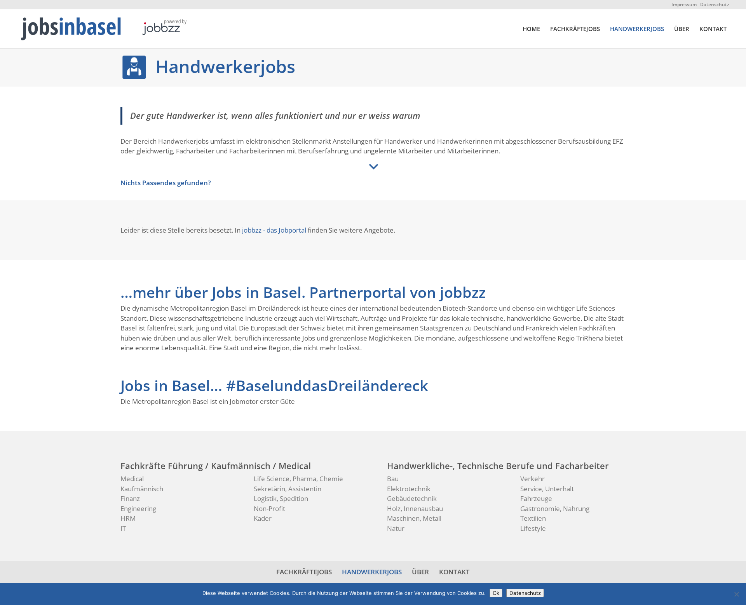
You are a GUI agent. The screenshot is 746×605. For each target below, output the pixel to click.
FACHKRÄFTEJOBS (575, 29)
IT (123, 528)
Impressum (684, 4)
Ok (496, 593)
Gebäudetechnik (412, 498)
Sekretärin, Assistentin (287, 488)
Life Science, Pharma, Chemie (298, 478)
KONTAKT (713, 29)
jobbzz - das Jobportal (274, 230)
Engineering (138, 508)
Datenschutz (714, 4)
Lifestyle (533, 528)
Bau (393, 478)
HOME (531, 29)
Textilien (533, 518)
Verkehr (532, 478)
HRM (128, 518)
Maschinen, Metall (414, 518)
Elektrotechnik (409, 488)
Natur (395, 528)
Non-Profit (269, 508)
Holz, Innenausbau (415, 508)
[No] (736, 594)
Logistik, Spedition (281, 498)
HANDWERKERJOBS (637, 29)
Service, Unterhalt (547, 488)
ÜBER (681, 29)
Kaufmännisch (141, 488)
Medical (132, 478)
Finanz (130, 498)
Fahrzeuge (536, 498)
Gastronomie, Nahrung (554, 508)
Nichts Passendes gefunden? (165, 182)
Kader (263, 518)
